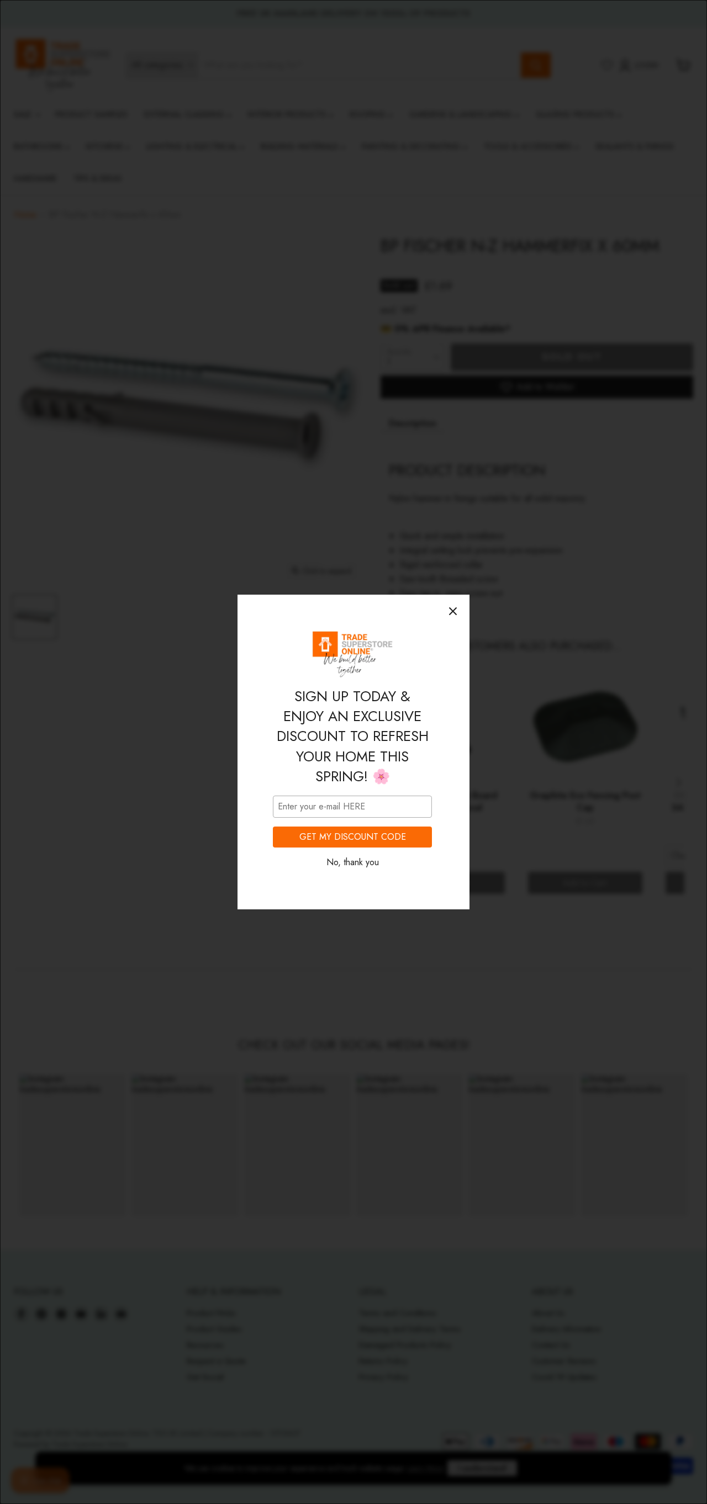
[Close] (453, 611)
